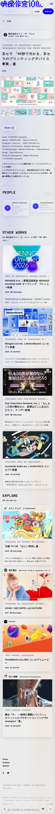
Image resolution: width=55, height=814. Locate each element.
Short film (39, 800)
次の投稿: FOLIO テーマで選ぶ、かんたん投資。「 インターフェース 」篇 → (4, 809)
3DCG (49, 797)
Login (37, 11)
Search (6, 766)
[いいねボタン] (43, 809)
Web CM (6, 804)
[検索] (4, 11)
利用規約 (26, 785)
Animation (42, 797)
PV (11, 804)
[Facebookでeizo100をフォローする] (3, 773)
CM (33, 800)
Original (46, 800)
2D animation (23, 797)
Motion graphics (9, 800)
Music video (33, 797)
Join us (48, 11)
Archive (6, 762)
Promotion (27, 800)
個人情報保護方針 (38, 785)
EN (48, 804)
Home (5, 759)
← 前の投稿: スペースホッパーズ (50, 809)
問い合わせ (7, 788)
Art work (19, 800)
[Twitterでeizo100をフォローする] (8, 773)
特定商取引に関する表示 (12, 785)
